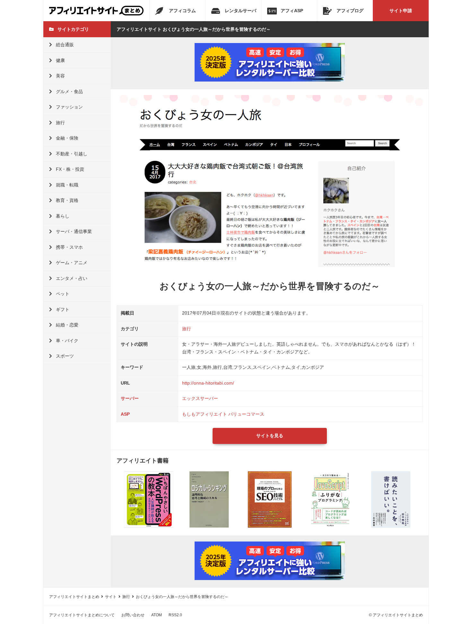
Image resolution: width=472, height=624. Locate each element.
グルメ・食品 (69, 91)
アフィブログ (350, 10)
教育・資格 (67, 200)
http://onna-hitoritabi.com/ (208, 383)
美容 (60, 75)
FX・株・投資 (70, 169)
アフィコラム (182, 10)
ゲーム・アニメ (71, 262)
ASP (125, 414)
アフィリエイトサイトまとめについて (82, 615)
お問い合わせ (132, 615)
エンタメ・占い (71, 278)
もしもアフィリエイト (204, 414)
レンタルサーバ (240, 10)
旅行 (60, 122)
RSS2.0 (175, 615)
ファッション (69, 106)
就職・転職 (67, 184)
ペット (62, 293)
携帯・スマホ (69, 247)
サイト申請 (400, 10)
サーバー (130, 398)
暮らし (62, 216)
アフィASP (292, 10)
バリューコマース (246, 414)
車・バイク (67, 340)
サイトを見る (269, 435)
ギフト (62, 309)
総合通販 (65, 44)
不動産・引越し (71, 153)
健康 (60, 60)
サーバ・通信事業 (74, 231)
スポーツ (65, 356)
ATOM (156, 615)
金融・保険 (67, 138)
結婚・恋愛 (67, 324)
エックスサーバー (200, 398)
